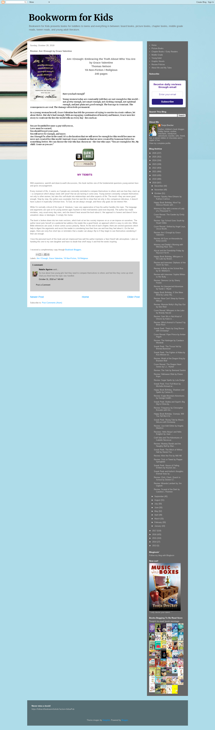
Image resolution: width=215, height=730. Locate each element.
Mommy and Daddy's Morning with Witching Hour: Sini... (168, 245)
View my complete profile (160, 143)
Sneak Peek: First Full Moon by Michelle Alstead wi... (167, 385)
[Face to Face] (170, 658)
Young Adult (157, 58)
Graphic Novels (158, 61)
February (158, 522)
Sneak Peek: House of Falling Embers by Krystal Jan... (166, 466)
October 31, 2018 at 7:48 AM (51, 279)
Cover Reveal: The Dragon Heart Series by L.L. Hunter (167, 365)
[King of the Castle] (158, 676)
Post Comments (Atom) (52, 303)
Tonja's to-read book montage (164, 621)
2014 (154, 542)
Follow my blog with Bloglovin (161, 555)
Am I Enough (42, 258)
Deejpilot (106, 720)
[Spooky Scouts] (170, 672)
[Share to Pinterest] (48, 254)
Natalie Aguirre (45, 269)
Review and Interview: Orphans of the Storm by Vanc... (170, 263)
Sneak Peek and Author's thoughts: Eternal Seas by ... (169, 472)
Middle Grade (157, 55)
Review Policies (158, 64)
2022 (154, 168)
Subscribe (167, 101)
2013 (154, 545)
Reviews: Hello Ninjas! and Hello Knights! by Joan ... (167, 433)
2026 (154, 153)
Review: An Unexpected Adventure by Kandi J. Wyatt (168, 287)
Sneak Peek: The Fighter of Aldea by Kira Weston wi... (169, 353)
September (159, 496)
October (158, 193)
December (159, 186)
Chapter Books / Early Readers (165, 52)
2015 (154, 538)
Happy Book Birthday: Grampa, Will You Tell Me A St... (169, 415)
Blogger (125, 720)
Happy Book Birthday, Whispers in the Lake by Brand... (168, 257)
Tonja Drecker (167, 125)
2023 (154, 164)
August (157, 500)
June (156, 507)
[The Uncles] (175, 667)
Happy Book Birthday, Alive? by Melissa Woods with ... (167, 203)
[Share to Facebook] (45, 254)
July (156, 504)
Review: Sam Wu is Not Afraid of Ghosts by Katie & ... (168, 317)
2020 (154, 175)
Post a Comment (43, 285)
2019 (154, 179)
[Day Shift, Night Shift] (152, 655)
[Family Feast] (164, 647)
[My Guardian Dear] (158, 683)
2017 (154, 531)
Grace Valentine (55, 258)
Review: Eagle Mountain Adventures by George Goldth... (169, 397)
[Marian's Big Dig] (175, 639)
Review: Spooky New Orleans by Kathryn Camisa (168, 197)
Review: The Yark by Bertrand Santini (170, 370)
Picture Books (158, 48)
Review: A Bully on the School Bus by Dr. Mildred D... (168, 269)
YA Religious (82, 258)
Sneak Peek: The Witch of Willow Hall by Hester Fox (168, 451)
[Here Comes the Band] (158, 640)
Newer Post (37, 296)
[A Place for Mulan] (170, 649)
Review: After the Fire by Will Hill (168, 456)
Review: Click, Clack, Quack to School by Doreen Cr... (167, 478)
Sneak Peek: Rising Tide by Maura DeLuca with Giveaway (168, 421)
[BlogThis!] (39, 254)
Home (85, 296)
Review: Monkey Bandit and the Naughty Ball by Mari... (167, 445)
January (158, 526)
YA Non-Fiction (70, 258)
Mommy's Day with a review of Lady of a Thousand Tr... (169, 209)
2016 (154, 534)
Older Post (133, 296)
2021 (154, 171)
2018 (154, 183)
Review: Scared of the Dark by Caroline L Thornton (167, 490)
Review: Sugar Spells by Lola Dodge (169, 380)
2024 (154, 160)
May (156, 511)
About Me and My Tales (162, 68)
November (159, 190)
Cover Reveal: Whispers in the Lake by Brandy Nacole (169, 311)
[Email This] (37, 254)
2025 (154, 157)
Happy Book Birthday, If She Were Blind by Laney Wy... (168, 293)
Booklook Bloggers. (73, 250)
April (156, 515)
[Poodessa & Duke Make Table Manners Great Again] (152, 691)
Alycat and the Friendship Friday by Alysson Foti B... (169, 251)
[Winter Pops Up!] (158, 649)
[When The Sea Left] (181, 656)
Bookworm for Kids (71, 17)
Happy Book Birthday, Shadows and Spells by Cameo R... (169, 391)
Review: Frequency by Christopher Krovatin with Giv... (168, 409)
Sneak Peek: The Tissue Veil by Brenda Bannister (167, 347)
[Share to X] (42, 254)
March (157, 519)
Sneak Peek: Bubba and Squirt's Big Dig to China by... (169, 403)
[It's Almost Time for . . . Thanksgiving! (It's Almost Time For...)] (170, 683)
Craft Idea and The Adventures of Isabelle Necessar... (168, 439)
